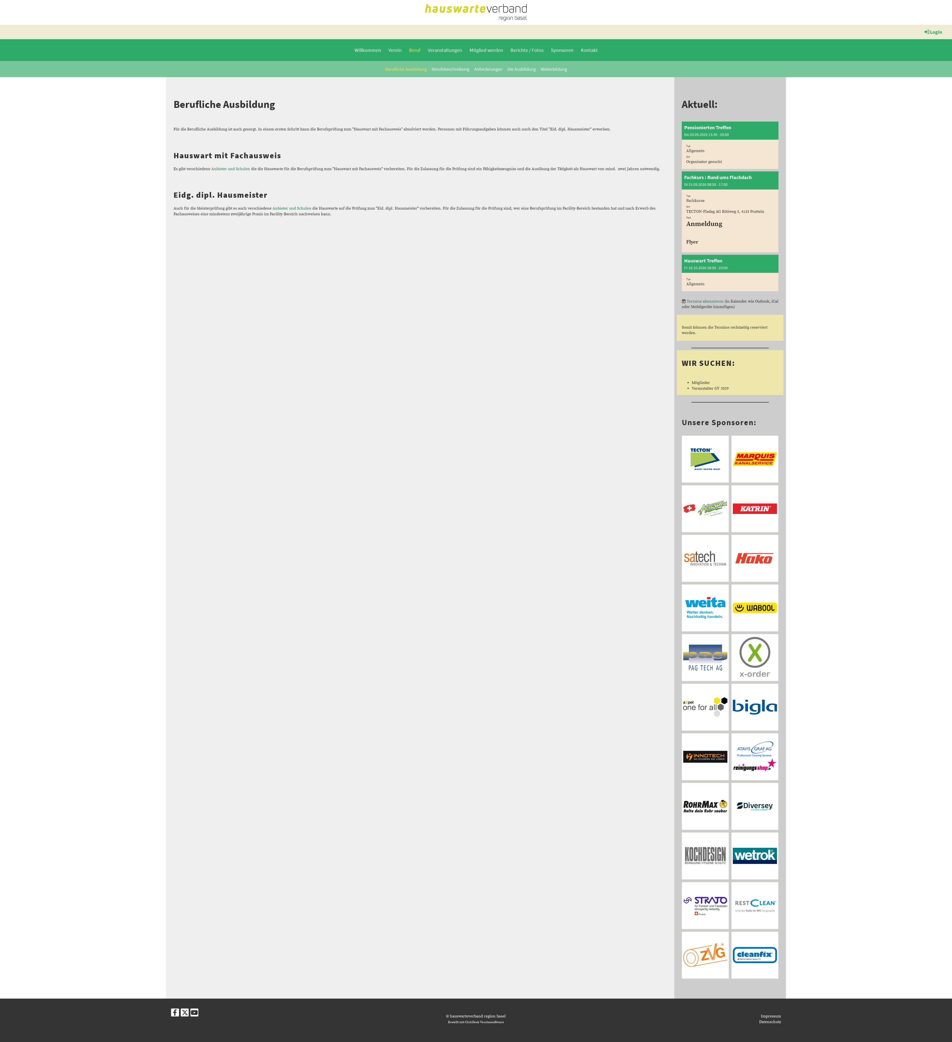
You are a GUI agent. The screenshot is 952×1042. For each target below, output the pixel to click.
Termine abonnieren (705, 301)
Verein (395, 50)
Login (936, 32)
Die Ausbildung (521, 69)
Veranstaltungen (445, 50)
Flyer (692, 242)
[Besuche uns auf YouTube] (194, 1014)
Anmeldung (704, 224)
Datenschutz (770, 1021)
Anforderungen (488, 69)
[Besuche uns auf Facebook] (175, 1014)
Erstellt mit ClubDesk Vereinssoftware (476, 1022)
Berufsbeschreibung (450, 69)
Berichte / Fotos (526, 50)
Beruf (414, 50)
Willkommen (368, 50)
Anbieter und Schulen (230, 168)
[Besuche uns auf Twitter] (185, 1014)
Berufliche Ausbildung (406, 69)
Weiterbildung (554, 69)
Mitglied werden (486, 50)
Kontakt (589, 50)
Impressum (771, 1016)
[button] (730, 145)
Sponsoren (562, 50)
